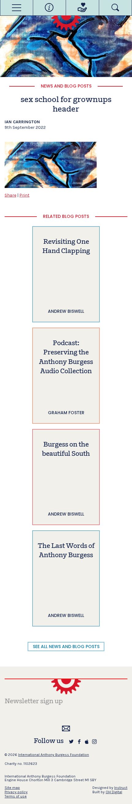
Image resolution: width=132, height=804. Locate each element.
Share (10, 195)
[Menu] (16, 7)
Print (24, 195)
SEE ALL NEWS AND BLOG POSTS (66, 646)
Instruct (120, 788)
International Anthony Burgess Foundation (53, 755)
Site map (12, 788)
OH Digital (114, 792)
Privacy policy (16, 792)
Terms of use (16, 796)
